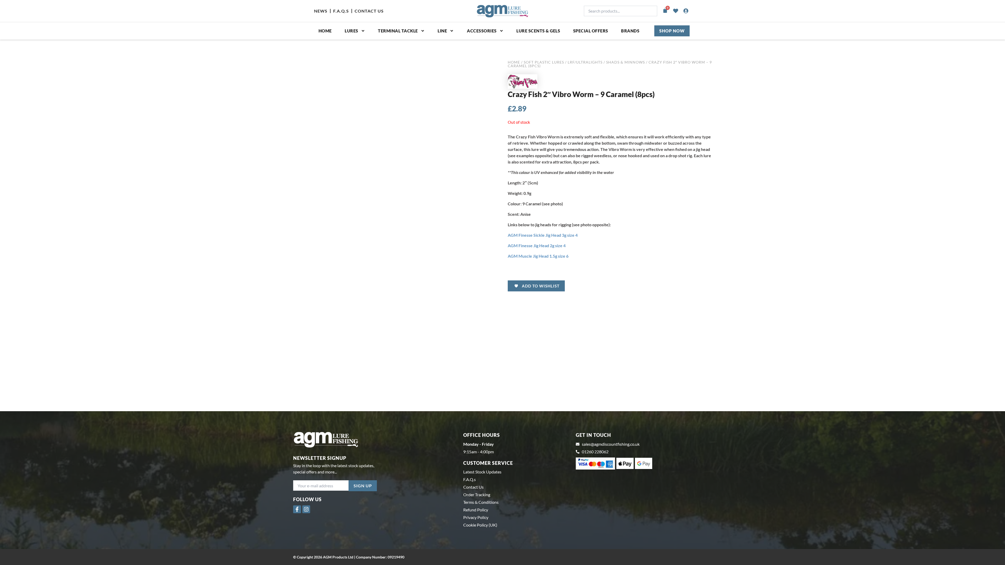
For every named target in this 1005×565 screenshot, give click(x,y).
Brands (630, 30)
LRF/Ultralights (585, 62)
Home (325, 30)
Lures (351, 30)
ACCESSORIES (482, 30)
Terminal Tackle (398, 30)
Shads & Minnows (625, 62)
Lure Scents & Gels (538, 30)
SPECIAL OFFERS (590, 30)
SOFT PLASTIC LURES (544, 62)
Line (442, 30)
